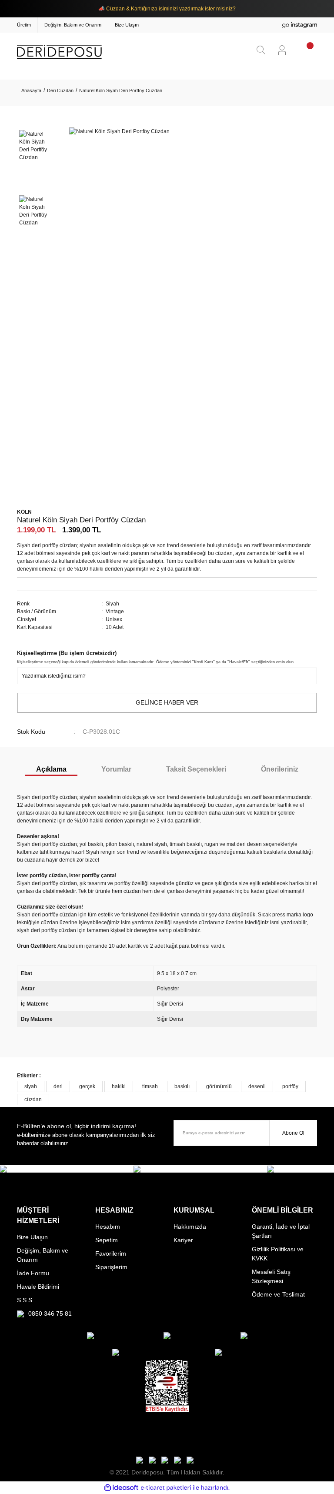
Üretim (24, 24)
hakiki (119, 1086)
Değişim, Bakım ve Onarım (72, 24)
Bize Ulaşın (127, 24)
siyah (30, 1086)
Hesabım (107, 1226)
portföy (290, 1086)
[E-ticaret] (165, 1488)
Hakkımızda (190, 1226)
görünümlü (219, 1086)
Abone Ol (293, 1133)
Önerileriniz (279, 769)
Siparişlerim (111, 1266)
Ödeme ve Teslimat (278, 1294)
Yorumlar (116, 769)
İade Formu (33, 1273)
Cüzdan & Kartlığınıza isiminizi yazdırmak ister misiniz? (171, 9)
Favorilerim (110, 1253)
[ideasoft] (121, 1488)
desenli (257, 1086)
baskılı (182, 1086)
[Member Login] (282, 50)
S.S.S (24, 1300)
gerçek (87, 1086)
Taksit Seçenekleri (196, 769)
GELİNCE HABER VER (167, 702)
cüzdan (33, 1099)
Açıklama (51, 769)
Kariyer (183, 1240)
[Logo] (59, 52)
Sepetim (106, 1240)
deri (58, 1086)
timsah (150, 1086)
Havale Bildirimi (38, 1286)
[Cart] (305, 49)
